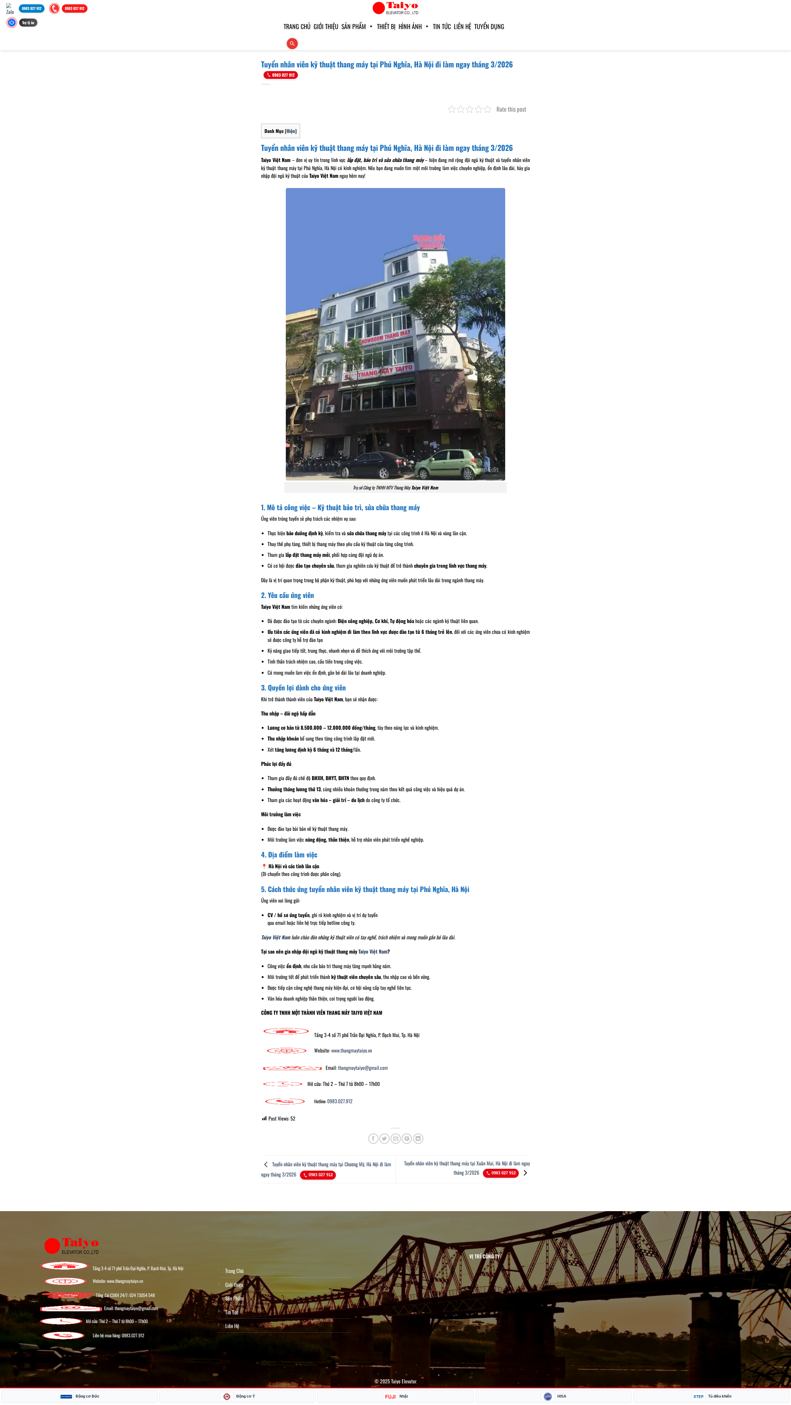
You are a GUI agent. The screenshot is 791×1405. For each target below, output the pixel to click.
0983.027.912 (340, 1101)
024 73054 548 (142, 1295)
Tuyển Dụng (489, 26)
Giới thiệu (326, 26)
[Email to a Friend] (396, 1139)
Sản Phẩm (234, 1298)
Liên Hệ (462, 26)
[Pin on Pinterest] (407, 1139)
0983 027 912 (283, 75)
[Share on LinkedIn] (418, 1139)
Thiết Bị (386, 26)
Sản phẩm (353, 26)
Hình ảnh (410, 26)
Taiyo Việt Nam (372, 951)
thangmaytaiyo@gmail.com (363, 1067)
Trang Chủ (234, 1271)
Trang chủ (297, 26)
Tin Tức (442, 26)
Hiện (290, 130)
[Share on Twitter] (384, 1139)
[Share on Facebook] (373, 1139)
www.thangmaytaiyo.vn (351, 1050)
